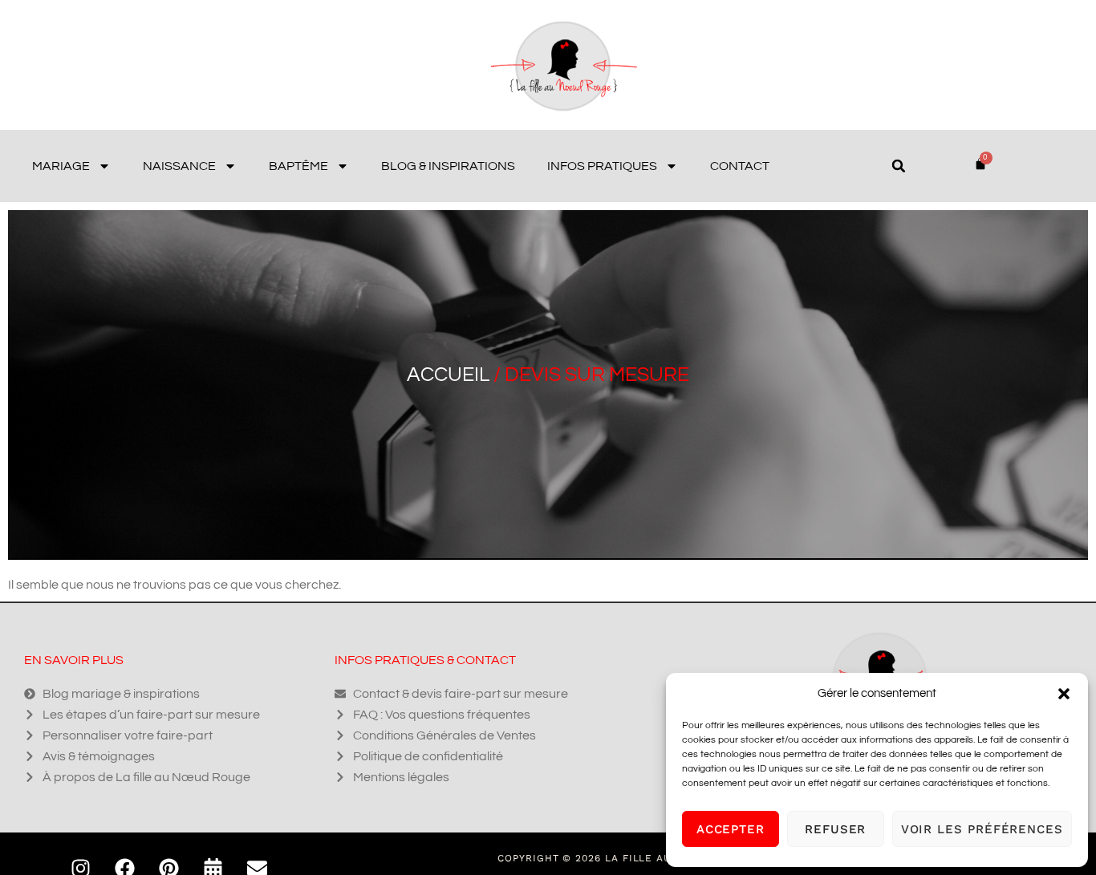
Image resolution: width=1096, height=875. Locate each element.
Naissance (179, 166)
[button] (1064, 694)
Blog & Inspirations (448, 166)
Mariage (61, 166)
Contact (739, 166)
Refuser (835, 829)
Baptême (298, 166)
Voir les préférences (982, 829)
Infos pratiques (602, 166)
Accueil (448, 374)
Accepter (730, 829)
